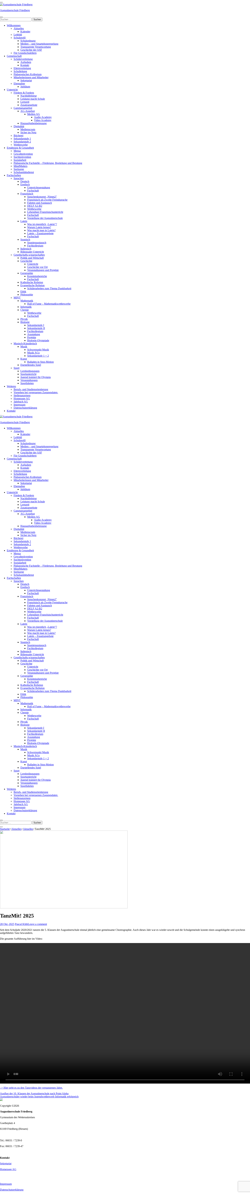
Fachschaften (14, 175)
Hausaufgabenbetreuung (33, 123)
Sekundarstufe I (35, 325)
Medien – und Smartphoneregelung (39, 43)
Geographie (26, 273)
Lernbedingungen (29, 371)
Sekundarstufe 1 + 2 (38, 355)
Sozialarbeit (20, 160)
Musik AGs (33, 352)
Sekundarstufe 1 (22, 138)
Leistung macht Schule (32, 98)
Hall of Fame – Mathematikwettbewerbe (49, 303)
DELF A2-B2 (34, 205)
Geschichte (26, 260)
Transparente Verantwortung (35, 46)
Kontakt (24, 65)
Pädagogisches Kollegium (27, 74)
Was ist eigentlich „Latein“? (42, 224)
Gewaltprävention (23, 153)
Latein (23, 221)
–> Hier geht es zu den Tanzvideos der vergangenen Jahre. (31, 1087)
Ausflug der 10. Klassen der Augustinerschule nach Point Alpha (34, 1093)
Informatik (26, 306)
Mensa (17, 150)
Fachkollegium (35, 245)
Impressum (19, 404)
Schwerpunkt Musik (38, 349)
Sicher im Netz (28, 132)
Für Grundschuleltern (25, 52)
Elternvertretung (22, 68)
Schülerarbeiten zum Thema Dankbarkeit (49, 288)
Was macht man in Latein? (41, 230)
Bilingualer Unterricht (32, 251)
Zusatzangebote (28, 104)
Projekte (31, 337)
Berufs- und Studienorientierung (31, 389)
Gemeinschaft (14, 56)
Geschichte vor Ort (37, 267)
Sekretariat (26, 80)
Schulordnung (28, 40)
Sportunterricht (28, 374)
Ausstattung (33, 334)
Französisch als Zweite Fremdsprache (47, 199)
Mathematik (26, 300)
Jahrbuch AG (21, 401)
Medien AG (33, 114)
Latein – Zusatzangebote (40, 233)
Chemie (24, 309)
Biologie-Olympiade (38, 340)
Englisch (25, 184)
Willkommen (14, 25)
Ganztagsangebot (23, 108)
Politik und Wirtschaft (32, 257)
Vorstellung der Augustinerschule (45, 218)
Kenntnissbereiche (37, 276)
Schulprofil (20, 37)
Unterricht (12, 89)
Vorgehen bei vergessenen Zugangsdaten (36, 392)
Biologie (25, 322)
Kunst (23, 358)
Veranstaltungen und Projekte (43, 270)
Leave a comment (37, 924)
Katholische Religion (31, 282)
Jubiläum (25, 86)
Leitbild (18, 34)
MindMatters (20, 166)
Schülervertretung (23, 59)
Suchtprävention (22, 156)
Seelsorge (19, 169)
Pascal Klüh (21, 924)
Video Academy (42, 120)
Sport (16, 368)
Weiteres (11, 386)
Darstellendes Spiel (30, 364)
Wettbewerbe (21, 144)
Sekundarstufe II (36, 328)
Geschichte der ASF (31, 49)
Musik (23, 346)
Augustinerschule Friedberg (15, 10)
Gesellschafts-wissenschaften (29, 254)
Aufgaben (25, 62)
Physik (24, 319)
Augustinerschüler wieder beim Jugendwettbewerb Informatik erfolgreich (39, 1096)
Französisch (26, 193)
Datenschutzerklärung (25, 407)
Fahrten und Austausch (39, 202)
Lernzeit (24, 101)
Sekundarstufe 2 (22, 141)
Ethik (23, 291)
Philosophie (26, 294)
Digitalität (19, 126)
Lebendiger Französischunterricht (45, 212)
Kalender (25, 31)
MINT (17, 297)
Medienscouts (27, 129)
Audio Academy (43, 117)
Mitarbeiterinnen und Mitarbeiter (31, 77)
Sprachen (19, 178)
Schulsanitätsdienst (24, 172)
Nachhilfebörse (28, 95)
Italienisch (25, 248)
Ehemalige (19, 83)
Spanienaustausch (36, 242)
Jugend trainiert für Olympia (35, 377)
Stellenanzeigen (22, 395)
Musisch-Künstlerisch (25, 343)
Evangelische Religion (32, 285)
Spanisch (25, 239)
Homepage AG (22, 398)
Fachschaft (33, 190)
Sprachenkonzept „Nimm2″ (42, 196)
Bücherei (18, 135)
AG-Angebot (27, 111)
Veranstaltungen (29, 380)
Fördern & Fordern (24, 92)
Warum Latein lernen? (39, 227)
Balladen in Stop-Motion (40, 361)
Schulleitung (20, 71)
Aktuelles (19, 28)
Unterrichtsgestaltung (38, 187)
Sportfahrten (27, 383)
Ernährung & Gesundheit (20, 147)
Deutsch (24, 181)
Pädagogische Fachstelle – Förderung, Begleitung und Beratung (48, 163)
